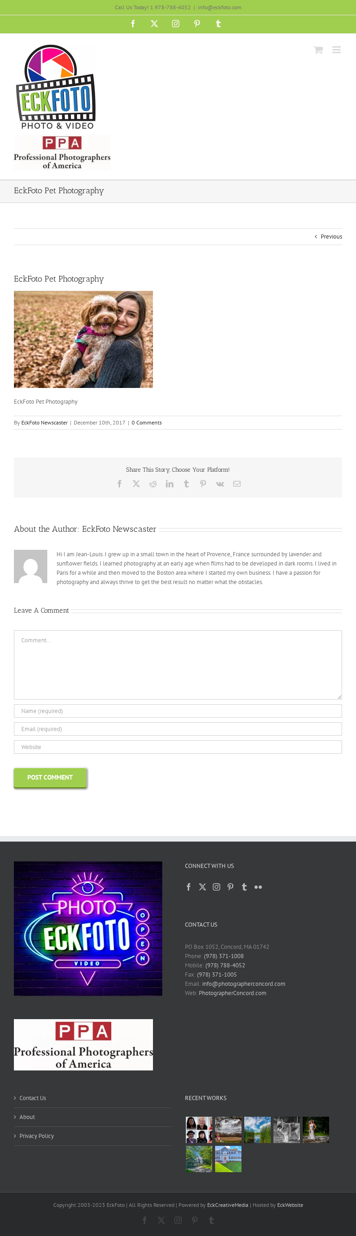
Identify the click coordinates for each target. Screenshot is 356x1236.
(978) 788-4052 (225, 965)
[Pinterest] (230, 887)
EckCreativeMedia (227, 1204)
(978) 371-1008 (224, 956)
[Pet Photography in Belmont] (228, 1129)
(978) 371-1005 (217, 974)
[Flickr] (258, 887)
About (27, 1117)
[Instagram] (216, 887)
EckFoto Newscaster (44, 422)
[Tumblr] (244, 887)
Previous (331, 236)
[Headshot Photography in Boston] (199, 1129)
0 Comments (147, 422)
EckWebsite (290, 1204)
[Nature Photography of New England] (257, 1129)
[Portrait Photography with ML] (316, 1129)
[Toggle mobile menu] (337, 50)
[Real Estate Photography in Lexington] (228, 1159)
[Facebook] (188, 887)
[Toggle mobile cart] (318, 50)
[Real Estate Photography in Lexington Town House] (199, 1159)
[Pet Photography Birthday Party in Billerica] (286, 1129)
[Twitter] (202, 887)
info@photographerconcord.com (244, 984)
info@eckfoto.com (220, 7)
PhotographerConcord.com (233, 993)
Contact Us (32, 1098)
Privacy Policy (36, 1136)
